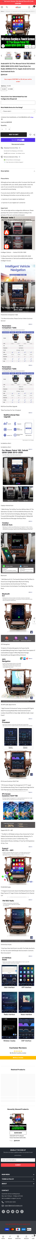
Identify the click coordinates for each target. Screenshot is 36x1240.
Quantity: (4, 125)
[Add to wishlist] (30, 134)
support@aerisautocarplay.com (13, 1205)
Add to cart (14, 134)
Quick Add (18, 1133)
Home (2, 11)
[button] (30, 46)
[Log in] (29, 7)
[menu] (2, 7)
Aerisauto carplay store (23, 1224)
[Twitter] (22, 1211)
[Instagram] (8, 1211)
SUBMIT (18, 1165)
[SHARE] (34, 135)
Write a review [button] (18, 1058)
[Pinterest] (12, 1211)
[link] (9, 1098)
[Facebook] (3, 1211)
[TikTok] (17, 1211)
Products (8, 11)
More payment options (18, 144)
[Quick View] (11, 1118)
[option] (18, 31)
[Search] (7, 7)
